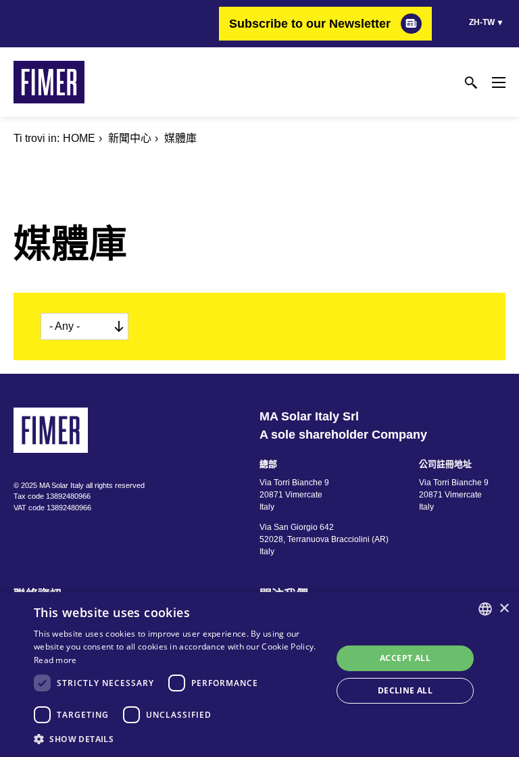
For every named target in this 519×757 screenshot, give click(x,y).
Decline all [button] (405, 690)
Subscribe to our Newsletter (310, 23)
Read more (55, 660)
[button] (178, 739)
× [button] (504, 609)
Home (79, 138)
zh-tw (482, 22)
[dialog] (259, 674)
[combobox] (485, 609)
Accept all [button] (405, 658)
